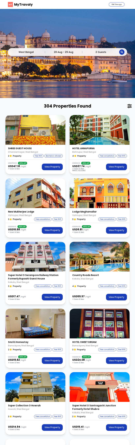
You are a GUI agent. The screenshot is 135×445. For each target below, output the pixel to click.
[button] (35, 130)
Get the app (117, 4)
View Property (52, 166)
